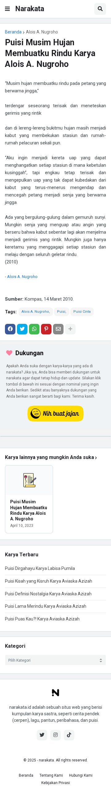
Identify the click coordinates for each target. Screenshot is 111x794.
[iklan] (55, 436)
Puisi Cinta (82, 312)
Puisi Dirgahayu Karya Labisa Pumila (40, 568)
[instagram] (55, 735)
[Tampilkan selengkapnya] (70, 329)
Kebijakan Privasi (55, 783)
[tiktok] (69, 735)
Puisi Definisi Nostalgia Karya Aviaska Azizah (48, 593)
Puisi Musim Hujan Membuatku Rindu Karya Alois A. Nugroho (28, 510)
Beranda (13, 32)
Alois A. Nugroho (42, 32)
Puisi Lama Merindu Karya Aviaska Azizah (45, 606)
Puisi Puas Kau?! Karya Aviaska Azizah (42, 618)
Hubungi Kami (80, 775)
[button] (7, 9)
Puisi (61, 312)
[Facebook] (10, 329)
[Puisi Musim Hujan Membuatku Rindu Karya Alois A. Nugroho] (29, 480)
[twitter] (42, 735)
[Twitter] (22, 329)
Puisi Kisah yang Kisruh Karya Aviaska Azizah (48, 581)
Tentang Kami (51, 775)
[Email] (58, 329)
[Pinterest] (46, 329)
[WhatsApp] (34, 329)
